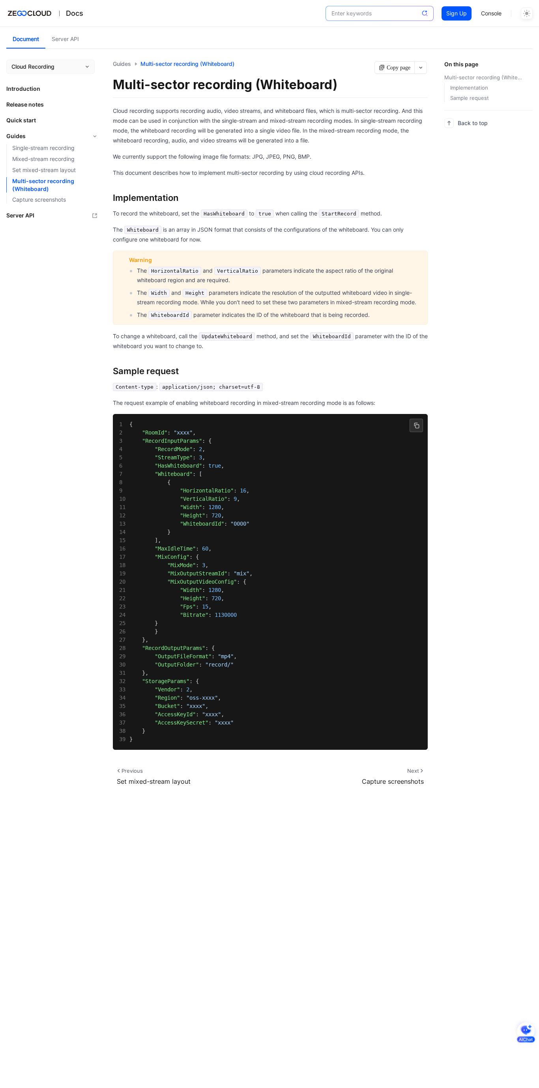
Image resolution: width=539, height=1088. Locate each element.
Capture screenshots (39, 199)
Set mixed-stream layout (44, 170)
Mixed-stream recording (43, 158)
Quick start (21, 120)
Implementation (469, 87)
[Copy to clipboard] (416, 425)
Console (491, 13)
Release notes (25, 104)
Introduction (23, 88)
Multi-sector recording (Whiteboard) (43, 185)
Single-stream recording (43, 147)
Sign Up (456, 13)
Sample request (469, 98)
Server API (20, 215)
